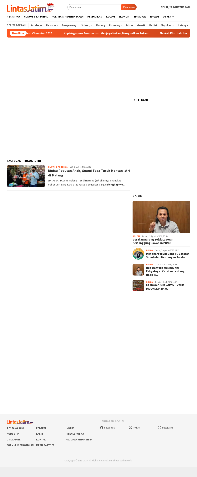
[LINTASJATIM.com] (31, 7)
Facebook (109, 427)
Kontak (41, 439)
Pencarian (129, 7)
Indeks (70, 428)
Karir (39, 433)
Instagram (167, 427)
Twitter (136, 427)
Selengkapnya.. (115, 184)
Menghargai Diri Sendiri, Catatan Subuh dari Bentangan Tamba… (167, 255)
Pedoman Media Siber (79, 439)
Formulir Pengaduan (20, 445)
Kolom (137, 196)
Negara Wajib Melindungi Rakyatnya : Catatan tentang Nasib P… (165, 271)
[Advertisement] (98, 68)
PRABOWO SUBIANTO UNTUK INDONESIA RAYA (165, 287)
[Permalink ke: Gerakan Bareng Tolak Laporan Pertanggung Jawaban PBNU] (161, 217)
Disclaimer (14, 439)
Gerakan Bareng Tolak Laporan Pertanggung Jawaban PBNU (153, 241)
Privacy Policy (75, 433)
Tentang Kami (15, 428)
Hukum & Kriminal (58, 166)
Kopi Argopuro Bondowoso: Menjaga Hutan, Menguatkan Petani (98, 33)
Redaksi (41, 428)
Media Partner (45, 445)
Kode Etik (13, 433)
